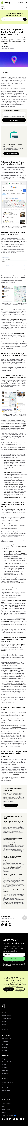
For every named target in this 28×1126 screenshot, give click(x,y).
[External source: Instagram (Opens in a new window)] (14, 1119)
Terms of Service (6, 1103)
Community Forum (7, 1085)
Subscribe (14, 959)
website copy (13, 649)
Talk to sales (19, 989)
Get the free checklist (11, 153)
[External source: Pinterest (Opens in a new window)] (24, 1119)
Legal (3, 1106)
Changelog (5, 1073)
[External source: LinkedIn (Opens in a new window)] (10, 924)
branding (6, 492)
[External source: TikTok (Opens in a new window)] (17, 1119)
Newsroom (5, 1027)
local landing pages (12, 867)
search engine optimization (19, 644)
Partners (4, 1047)
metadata (3, 650)
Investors (4, 1024)
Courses (4, 1067)
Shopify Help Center (7, 1082)
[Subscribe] (25, 19)
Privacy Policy (8, 965)
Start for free (20, 2)
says (11, 844)
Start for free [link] (14, 120)
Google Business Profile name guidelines (15, 497)
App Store (5, 1044)
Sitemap (4, 1112)
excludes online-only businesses (16, 860)
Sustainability (5, 1030)
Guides (4, 1064)
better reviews (14, 570)
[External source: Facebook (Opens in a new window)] (2, 924)
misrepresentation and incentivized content (12, 582)
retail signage (9, 563)
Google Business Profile (10, 382)
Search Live (8, 903)
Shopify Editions (6, 1018)
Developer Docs (6, 1038)
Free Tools (5, 1070)
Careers (4, 1021)
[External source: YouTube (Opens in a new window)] (10, 1119)
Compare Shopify (6, 1062)
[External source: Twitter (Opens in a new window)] (6, 924)
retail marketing (16, 727)
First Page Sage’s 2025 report (15, 319)
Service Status (6, 1090)
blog (2, 27)
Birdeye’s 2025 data (19, 333)
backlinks (22, 715)
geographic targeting (16, 241)
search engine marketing (15, 509)
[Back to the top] (3, 1006)
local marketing (5, 621)
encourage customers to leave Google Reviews (13, 546)
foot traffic (16, 774)
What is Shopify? (6, 1015)
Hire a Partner (5, 1087)
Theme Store (5, 1041)
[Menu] (26, 2)
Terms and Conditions (20, 964)
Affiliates (4, 1050)
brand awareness (20, 618)
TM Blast (10, 670)
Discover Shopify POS (11, 805)
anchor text (20, 744)
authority (22, 684)
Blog (3, 1059)
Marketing (9, 27)
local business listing (15, 449)
